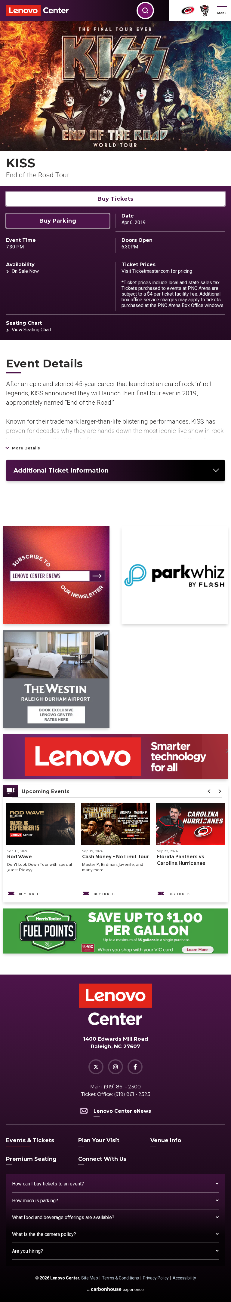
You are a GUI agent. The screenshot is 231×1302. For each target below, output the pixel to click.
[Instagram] (115, 1066)
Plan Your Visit (98, 1140)
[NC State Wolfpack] (204, 10)
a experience (115, 1289)
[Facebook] (135, 1066)
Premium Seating (31, 1159)
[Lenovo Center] (37, 10)
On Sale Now (25, 271)
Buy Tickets (115, 199)
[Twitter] (95, 1066)
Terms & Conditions (120, 1278)
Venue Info (165, 1140)
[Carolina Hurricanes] (188, 10)
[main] (115, 498)
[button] (222, 10)
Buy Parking (57, 221)
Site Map (89, 1278)
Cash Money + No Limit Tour (115, 856)
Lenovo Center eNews (122, 1111)
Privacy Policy (156, 1278)
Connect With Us (102, 1159)
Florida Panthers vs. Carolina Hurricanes (181, 860)
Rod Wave (19, 856)
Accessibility (184, 1278)
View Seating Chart (31, 330)
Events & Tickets (30, 1140)
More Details (26, 448)
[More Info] (40, 824)
